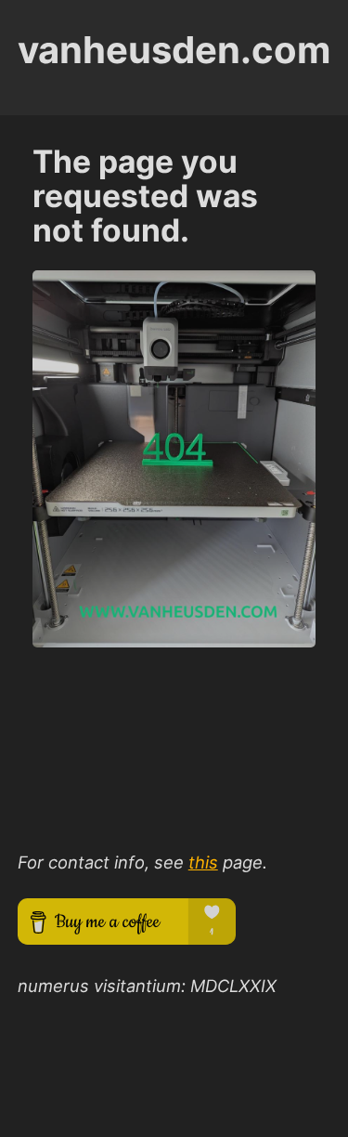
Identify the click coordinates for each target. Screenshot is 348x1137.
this (203, 862)
